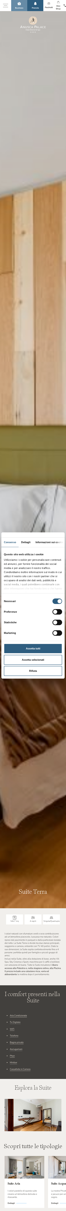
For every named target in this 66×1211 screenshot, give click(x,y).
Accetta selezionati (33, 659)
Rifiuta (33, 670)
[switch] (57, 612)
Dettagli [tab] (25, 542)
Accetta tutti (33, 648)
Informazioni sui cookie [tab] (49, 542)
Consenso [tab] (10, 542)
